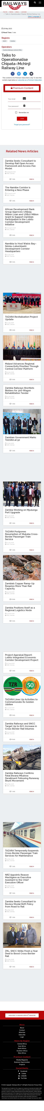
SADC (17, 12)
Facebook (23, 1071)
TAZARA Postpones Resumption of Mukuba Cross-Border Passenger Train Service (21, 535)
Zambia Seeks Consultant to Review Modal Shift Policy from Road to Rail (20, 904)
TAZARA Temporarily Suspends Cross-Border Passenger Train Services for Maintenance (22, 853)
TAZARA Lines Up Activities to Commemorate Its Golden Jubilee (21, 702)
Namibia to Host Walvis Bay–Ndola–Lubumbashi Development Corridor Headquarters (20, 247)
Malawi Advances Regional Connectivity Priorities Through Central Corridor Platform (22, 366)
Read (31, 179)
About (22, 1028)
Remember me (24, 112)
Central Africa (22, 1044)
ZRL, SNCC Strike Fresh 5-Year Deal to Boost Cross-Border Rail (21, 953)
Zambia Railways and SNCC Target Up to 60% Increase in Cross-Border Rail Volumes (21, 726)
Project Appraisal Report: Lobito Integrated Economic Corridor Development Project (21, 657)
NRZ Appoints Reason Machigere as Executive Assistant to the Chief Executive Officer (18, 878)
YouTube (23, 1078)
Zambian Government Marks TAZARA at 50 (20, 438)
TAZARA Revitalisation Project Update (21, 318)
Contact (22, 1030)
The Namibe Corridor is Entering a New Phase (17, 188)
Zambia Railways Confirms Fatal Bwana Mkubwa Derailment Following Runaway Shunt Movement (22, 777)
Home (5, 12)
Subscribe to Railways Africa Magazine (22, 1015)
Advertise (22, 1032)
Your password (13, 106)
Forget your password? (22, 125)
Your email (11, 99)
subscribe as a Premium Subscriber (30, 80)
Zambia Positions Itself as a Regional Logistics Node (20, 609)
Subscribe (22, 1035)
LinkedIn (24, 1076)
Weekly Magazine (22, 1060)
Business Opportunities (22, 1062)
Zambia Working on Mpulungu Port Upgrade (21, 511)
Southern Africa (22, 1051)
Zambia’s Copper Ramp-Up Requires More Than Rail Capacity (19, 586)
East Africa (22, 1046)
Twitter (23, 1074)
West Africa (22, 1053)
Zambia (23, 12)
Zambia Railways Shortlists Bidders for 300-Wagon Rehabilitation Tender (19, 390)
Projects (22, 1064)
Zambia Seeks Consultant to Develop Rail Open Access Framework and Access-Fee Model (20, 164)
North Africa (22, 1048)
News (11, 12)
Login (22, 1037)
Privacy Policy (38, 1085)
